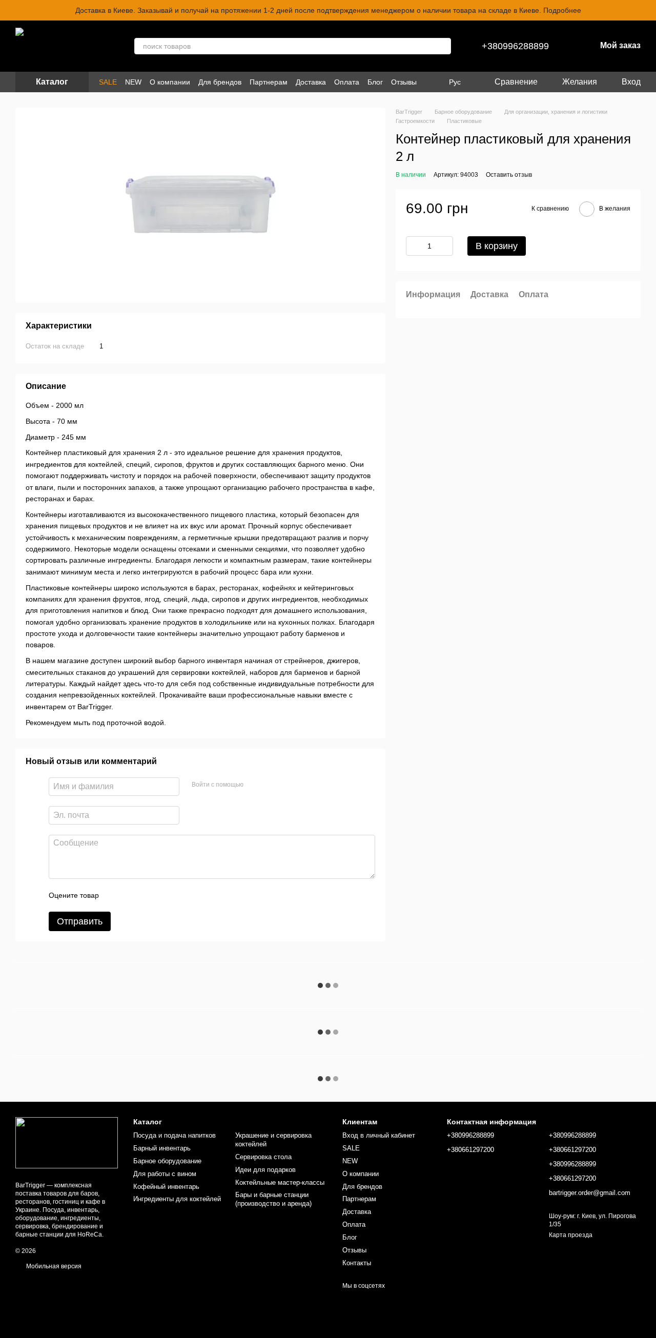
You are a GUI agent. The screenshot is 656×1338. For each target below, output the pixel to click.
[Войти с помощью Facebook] (255, 785)
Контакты (356, 1263)
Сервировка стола (263, 1157)
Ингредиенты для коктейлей (177, 1199)
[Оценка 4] (165, 895)
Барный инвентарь (162, 1148)
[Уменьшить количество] (413, 246)
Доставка (311, 82)
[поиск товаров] (443, 46)
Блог (375, 82)
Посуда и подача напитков (174, 1135)
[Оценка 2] (132, 895)
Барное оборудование (167, 1161)
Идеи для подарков (265, 1170)
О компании (170, 82)
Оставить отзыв (509, 174)
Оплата (346, 82)
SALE (108, 82)
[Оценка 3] (148, 895)
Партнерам (269, 82)
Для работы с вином (164, 1174)
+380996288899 (515, 46)
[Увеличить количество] (445, 246)
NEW (133, 82)
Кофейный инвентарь (166, 1186)
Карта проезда (570, 1235)
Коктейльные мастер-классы (279, 1182)
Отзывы (404, 82)
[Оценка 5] (181, 895)
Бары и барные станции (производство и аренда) (273, 1199)
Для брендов (219, 82)
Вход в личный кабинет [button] (378, 1135)
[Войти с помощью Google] (271, 785)
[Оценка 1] (116, 895)
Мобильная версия (53, 1266)
